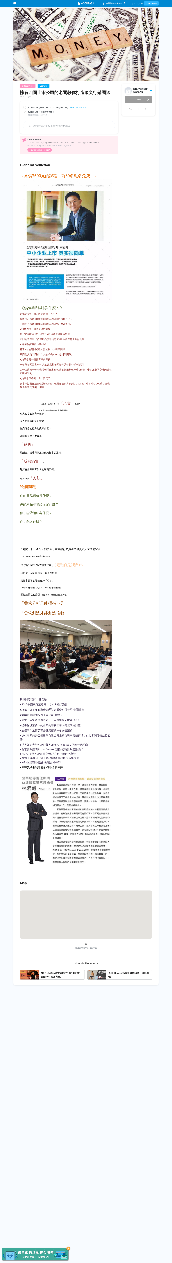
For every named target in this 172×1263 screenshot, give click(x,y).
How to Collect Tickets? (40, 150)
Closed (138, 99)
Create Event (151, 3)
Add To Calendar (78, 107)
